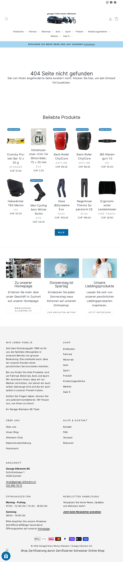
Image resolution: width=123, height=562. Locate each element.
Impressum (12, 448)
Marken (55, 36)
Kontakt (67, 426)
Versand (67, 437)
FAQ (65, 432)
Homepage (44, 528)
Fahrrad (33, 31)
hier (90, 78)
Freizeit (80, 31)
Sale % (66, 36)
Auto (58, 31)
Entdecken (18, 31)
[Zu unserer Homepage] (23, 268)
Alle (61, 232)
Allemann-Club (14, 437)
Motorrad (46, 31)
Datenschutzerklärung (18, 443)
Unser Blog (12, 432)
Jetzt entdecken (99, 312)
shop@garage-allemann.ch (21, 481)
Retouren (68, 443)
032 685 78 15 (14, 485)
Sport (68, 31)
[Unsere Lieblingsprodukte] (99, 268)
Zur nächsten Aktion (61, 312)
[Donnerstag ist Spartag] (61, 268)
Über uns (11, 426)
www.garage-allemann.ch (23, 309)
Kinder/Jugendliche (98, 31)
